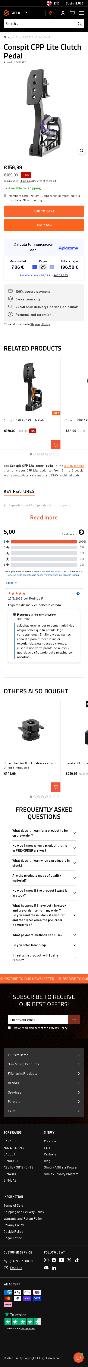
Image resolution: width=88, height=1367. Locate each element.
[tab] (23, 188)
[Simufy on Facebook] (54, 1260)
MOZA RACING (14, 1148)
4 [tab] (42, 454)
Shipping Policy (40, 324)
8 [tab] (58, 454)
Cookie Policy (13, 1231)
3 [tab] (38, 454)
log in (41, 200)
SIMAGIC (10, 1174)
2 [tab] (35, 454)
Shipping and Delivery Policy (24, 1212)
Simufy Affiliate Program (61, 1167)
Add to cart (55, 444)
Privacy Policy (58, 1027)
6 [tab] (50, 454)
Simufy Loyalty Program (61, 1174)
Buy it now (44, 224)
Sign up (28, 200)
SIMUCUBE (11, 1161)
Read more (44, 517)
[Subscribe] (74, 1019)
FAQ (47, 1148)
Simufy (8, 37)
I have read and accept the (40, 1027)
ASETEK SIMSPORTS (19, 1167)
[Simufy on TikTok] (77, 1260)
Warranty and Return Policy (23, 1218)
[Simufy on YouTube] (61, 1260)
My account (52, 1141)
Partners (50, 1154)
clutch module (74, 465)
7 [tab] (54, 454)
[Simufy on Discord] (46, 1268)
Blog (47, 1161)
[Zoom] (82, 151)
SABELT (9, 1154)
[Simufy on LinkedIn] (54, 1268)
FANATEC (10, 1141)
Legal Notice (13, 1238)
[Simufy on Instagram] (46, 1260)
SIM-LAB (10, 1180)
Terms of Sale (13, 1205)
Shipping (25, 180)
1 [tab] (31, 454)
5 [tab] (46, 454)
